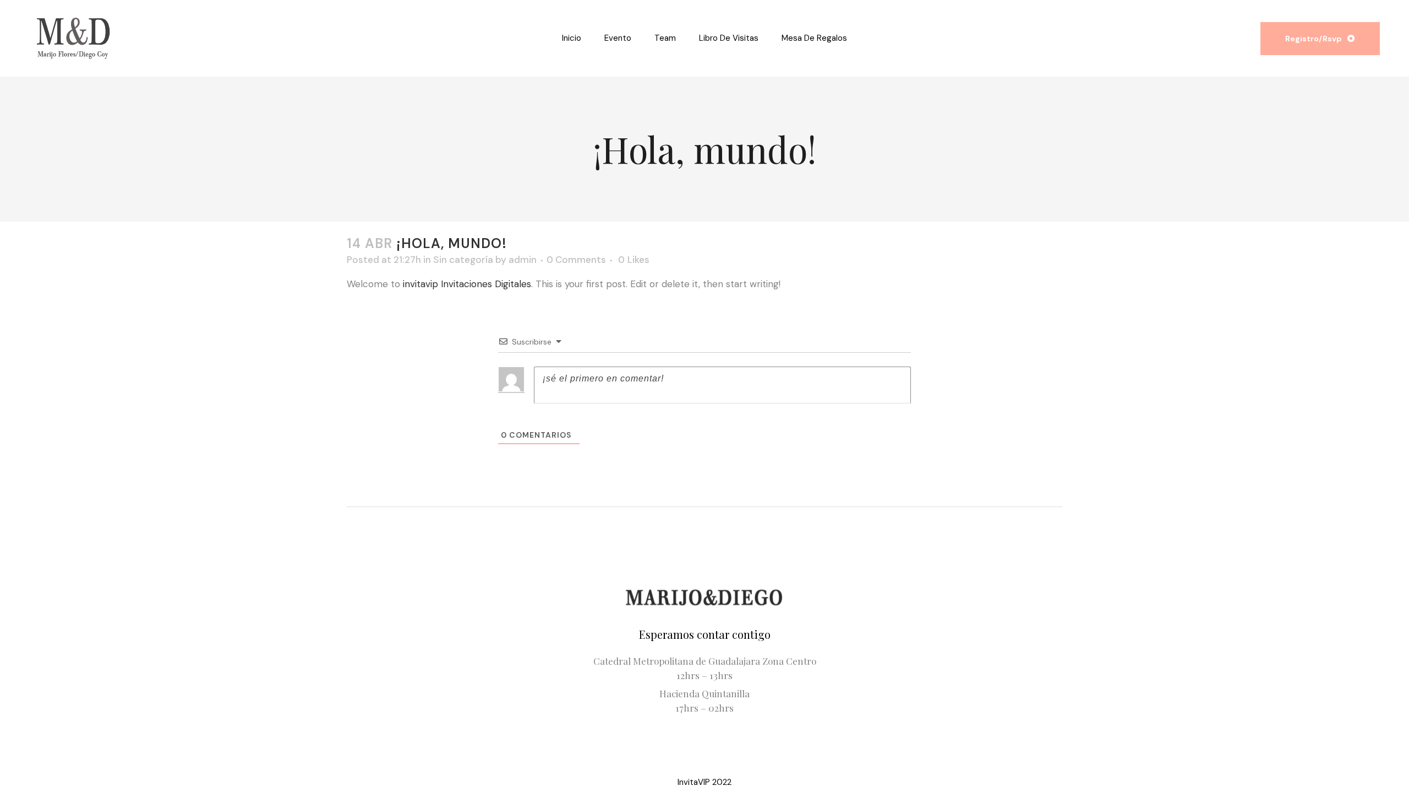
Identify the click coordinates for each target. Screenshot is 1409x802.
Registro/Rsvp (1313, 39)
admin (523, 260)
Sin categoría (463, 260)
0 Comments (576, 260)
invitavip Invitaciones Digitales (467, 284)
